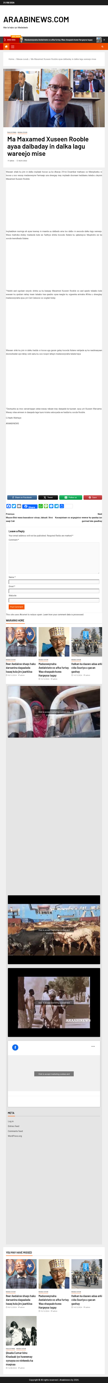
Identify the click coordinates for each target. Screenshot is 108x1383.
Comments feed (15, 1131)
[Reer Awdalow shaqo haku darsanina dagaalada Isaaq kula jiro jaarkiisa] (21, 642)
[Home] (6, 47)
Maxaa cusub (22, 132)
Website (12, 595)
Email (12, 586)
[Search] (102, 46)
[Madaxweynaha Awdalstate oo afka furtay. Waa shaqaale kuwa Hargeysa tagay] (54, 642)
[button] (12, 46)
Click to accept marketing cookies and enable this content (54, 712)
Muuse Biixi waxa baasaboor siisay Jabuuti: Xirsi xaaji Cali (29, 517)
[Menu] (12, 46)
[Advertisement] (28, 208)
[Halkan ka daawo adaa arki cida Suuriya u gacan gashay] (86, 642)
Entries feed (13, 1126)
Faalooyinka (11, 132)
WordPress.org (15, 1136)
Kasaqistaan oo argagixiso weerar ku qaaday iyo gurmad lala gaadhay (78, 517)
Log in (11, 1121)
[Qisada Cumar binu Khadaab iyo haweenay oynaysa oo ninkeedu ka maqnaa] (21, 1331)
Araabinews (65, 1380)
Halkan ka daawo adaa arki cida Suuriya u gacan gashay (86, 667)
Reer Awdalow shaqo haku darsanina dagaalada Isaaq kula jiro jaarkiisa (21, 667)
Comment (14, 540)
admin (12, 161)
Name (12, 577)
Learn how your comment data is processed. (63, 614)
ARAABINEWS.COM (36, 19)
